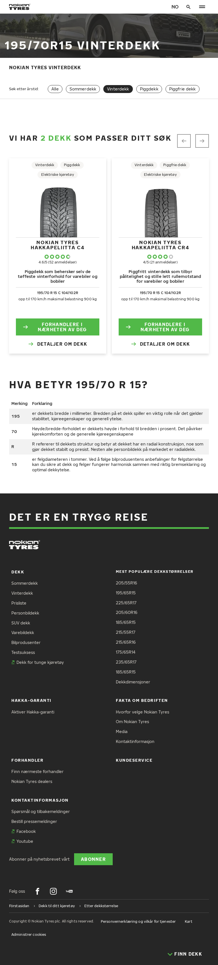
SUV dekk (20, 622)
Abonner (93, 859)
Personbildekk (25, 613)
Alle (55, 88)
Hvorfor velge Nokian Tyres (142, 712)
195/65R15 (126, 592)
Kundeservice (134, 760)
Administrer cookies (28, 934)
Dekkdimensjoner (133, 681)
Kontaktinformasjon (135, 741)
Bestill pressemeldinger (34, 821)
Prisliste (18, 603)
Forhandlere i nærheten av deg (62, 327)
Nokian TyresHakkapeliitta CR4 (160, 244)
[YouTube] (69, 891)
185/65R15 (126, 622)
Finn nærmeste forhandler (37, 771)
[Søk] (188, 7)
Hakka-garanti (31, 700)
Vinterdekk (22, 593)
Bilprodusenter (26, 642)
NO (175, 7)
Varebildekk (22, 632)
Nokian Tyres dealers (31, 781)
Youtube (24, 841)
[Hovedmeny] (202, 7)
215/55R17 (125, 632)
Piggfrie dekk (182, 88)
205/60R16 (126, 612)
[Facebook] (37, 891)
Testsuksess (23, 652)
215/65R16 (126, 642)
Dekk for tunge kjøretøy (40, 662)
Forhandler (27, 760)
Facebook (26, 831)
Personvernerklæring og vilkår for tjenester (138, 921)
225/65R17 (126, 602)
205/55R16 (126, 582)
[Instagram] (53, 891)
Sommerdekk (83, 88)
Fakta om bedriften (142, 700)
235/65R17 (126, 662)
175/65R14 (125, 652)
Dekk (17, 571)
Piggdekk (149, 88)
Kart (188, 921)
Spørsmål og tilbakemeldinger (40, 811)
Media (121, 731)
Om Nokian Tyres (132, 721)
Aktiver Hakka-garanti (32, 712)
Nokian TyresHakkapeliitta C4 (57, 244)
